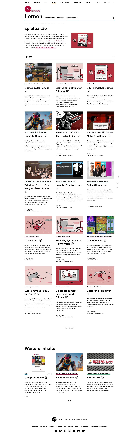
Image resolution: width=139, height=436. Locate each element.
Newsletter (59, 426)
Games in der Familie (56, 41)
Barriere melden (85, 426)
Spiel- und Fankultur (99, 290)
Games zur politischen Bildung (46, 47)
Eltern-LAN (93, 377)
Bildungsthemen (34, 23)
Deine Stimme (95, 185)
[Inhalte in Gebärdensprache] (109, 2)
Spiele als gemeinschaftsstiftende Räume (66, 294)
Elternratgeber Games (100, 87)
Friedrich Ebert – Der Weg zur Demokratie (37, 187)
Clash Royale (95, 240)
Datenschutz (43, 426)
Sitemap (51, 426)
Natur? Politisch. (97, 136)
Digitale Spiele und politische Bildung (48, 23)
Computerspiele (34, 377)
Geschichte (32, 240)
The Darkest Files (66, 136)
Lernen (26, 23)
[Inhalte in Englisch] (113, 2)
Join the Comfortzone (68, 185)
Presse (76, 426)
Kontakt (70, 426)
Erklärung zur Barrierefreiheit (99, 426)
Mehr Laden (69, 328)
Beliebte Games (34, 136)
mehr (97, 2)
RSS (65, 426)
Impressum (35, 426)
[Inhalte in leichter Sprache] (105, 2)
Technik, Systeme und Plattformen (69, 242)
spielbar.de (62, 23)
